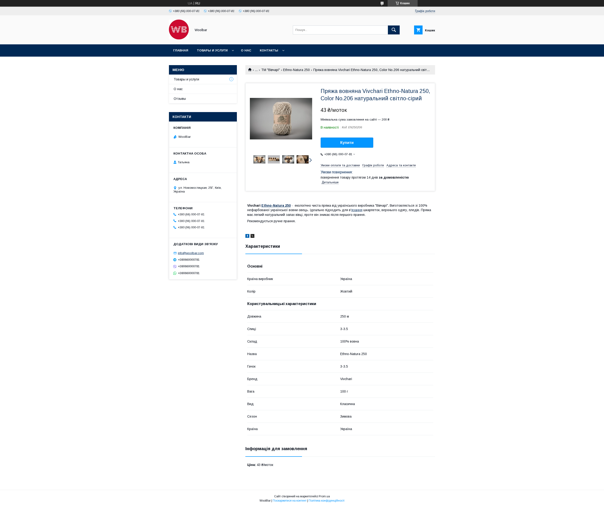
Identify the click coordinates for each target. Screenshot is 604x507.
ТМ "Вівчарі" (270, 70)
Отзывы (180, 99)
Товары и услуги (212, 50)
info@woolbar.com (191, 253)
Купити (347, 143)
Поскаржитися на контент (289, 500)
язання (356, 210)
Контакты (269, 50)
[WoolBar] (179, 38)
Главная (180, 50)
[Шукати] (394, 29)
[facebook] (247, 237)
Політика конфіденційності (326, 500)
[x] (252, 237)
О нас (246, 50)
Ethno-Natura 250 (296, 70)
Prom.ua (324, 496)
